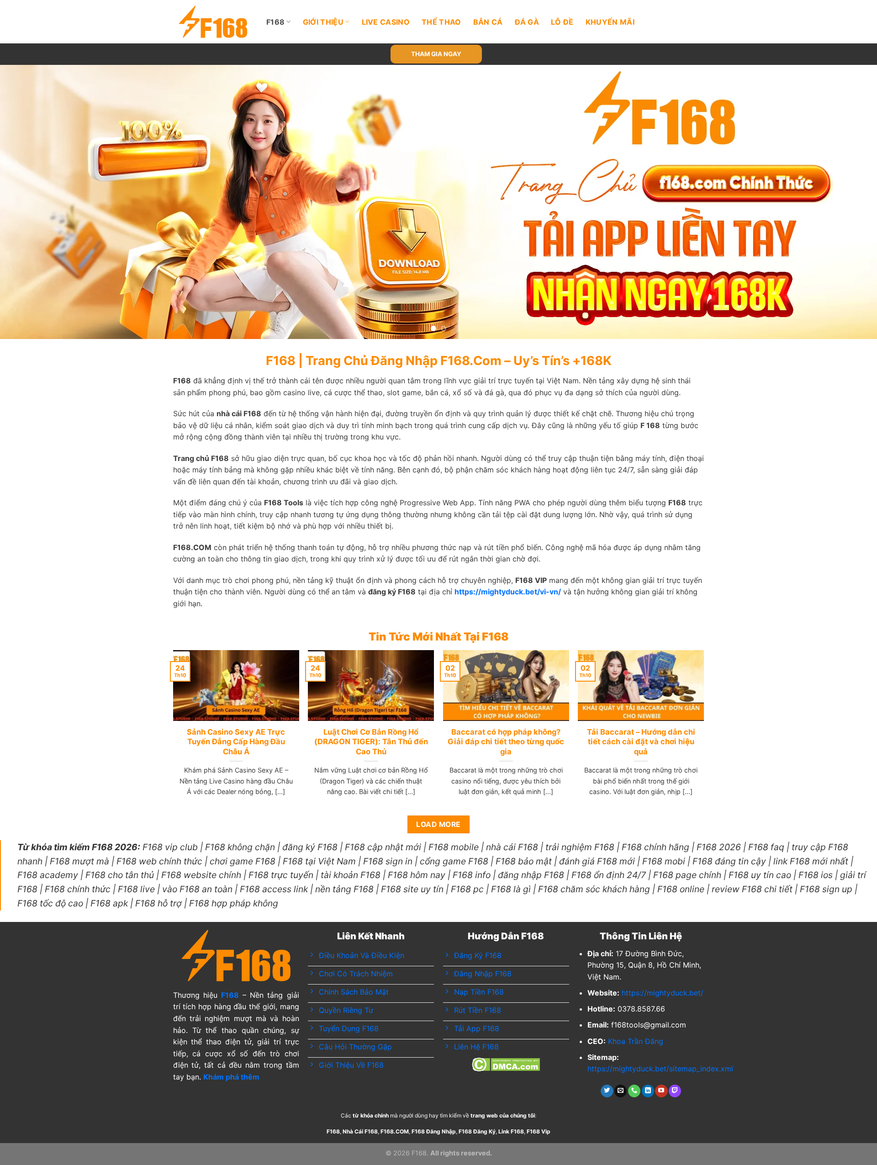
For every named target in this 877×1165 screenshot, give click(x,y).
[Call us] (634, 1091)
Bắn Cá (488, 21)
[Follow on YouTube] (661, 1091)
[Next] (848, 202)
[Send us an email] (620, 1091)
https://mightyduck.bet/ (662, 992)
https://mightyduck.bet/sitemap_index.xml (660, 1068)
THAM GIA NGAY (436, 54)
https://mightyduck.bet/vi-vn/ (507, 591)
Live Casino (386, 21)
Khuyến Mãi (610, 21)
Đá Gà (527, 21)
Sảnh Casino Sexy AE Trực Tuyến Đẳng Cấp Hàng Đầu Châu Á (236, 741)
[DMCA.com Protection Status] (506, 1063)
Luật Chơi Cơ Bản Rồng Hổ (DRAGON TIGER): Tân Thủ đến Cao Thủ (371, 741)
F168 (275, 21)
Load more (438, 824)
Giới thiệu (323, 21)
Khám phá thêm (231, 1076)
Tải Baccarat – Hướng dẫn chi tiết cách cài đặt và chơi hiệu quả (641, 741)
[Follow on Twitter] (607, 1091)
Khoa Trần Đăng (635, 1041)
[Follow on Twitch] (675, 1091)
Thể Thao (441, 21)
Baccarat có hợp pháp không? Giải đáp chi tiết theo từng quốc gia (506, 741)
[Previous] (29, 202)
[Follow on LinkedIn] (648, 1091)
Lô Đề (562, 21)
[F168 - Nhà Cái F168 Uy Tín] (213, 22)
